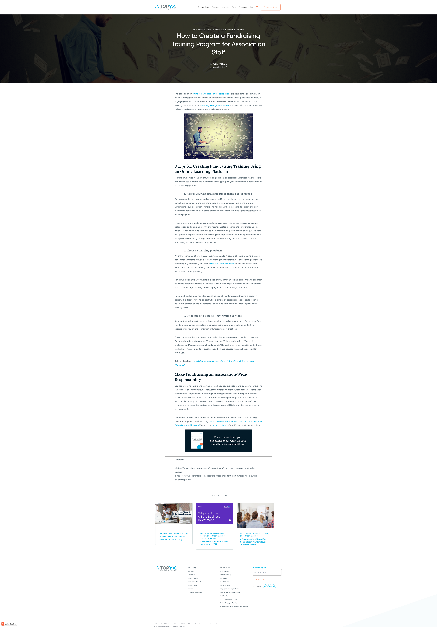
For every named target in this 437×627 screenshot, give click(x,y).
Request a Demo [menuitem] (270, 7)
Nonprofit (217, 30)
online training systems (256, 533)
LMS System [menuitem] (224, 578)
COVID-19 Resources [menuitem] (195, 592)
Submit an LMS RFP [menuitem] (194, 582)
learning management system (215, 105)
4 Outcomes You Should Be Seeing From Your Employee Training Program (253, 542)
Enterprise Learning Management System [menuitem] (234, 606)
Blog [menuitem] (251, 7)
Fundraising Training (233, 30)
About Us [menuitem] (191, 571)
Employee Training (202, 30)
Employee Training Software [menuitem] (229, 589)
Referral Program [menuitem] (193, 585)
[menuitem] (257, 7)
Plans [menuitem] (234, 7)
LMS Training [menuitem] (224, 571)
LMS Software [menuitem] (225, 582)
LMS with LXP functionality (222, 263)
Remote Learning (207, 538)
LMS (160, 533)
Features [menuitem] (215, 7)
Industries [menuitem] (225, 7)
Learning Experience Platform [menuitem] (230, 592)
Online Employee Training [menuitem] (228, 603)
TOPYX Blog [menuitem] (192, 567)
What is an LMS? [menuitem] (225, 567)
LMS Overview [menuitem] (225, 585)
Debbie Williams (220, 64)
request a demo (219, 425)
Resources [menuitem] (243, 7)
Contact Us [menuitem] (192, 575)
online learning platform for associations (211, 94)
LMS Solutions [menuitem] (225, 596)
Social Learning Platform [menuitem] (228, 599)
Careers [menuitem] (190, 589)
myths (185, 533)
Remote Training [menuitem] (225, 575)
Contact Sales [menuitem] (203, 7)
